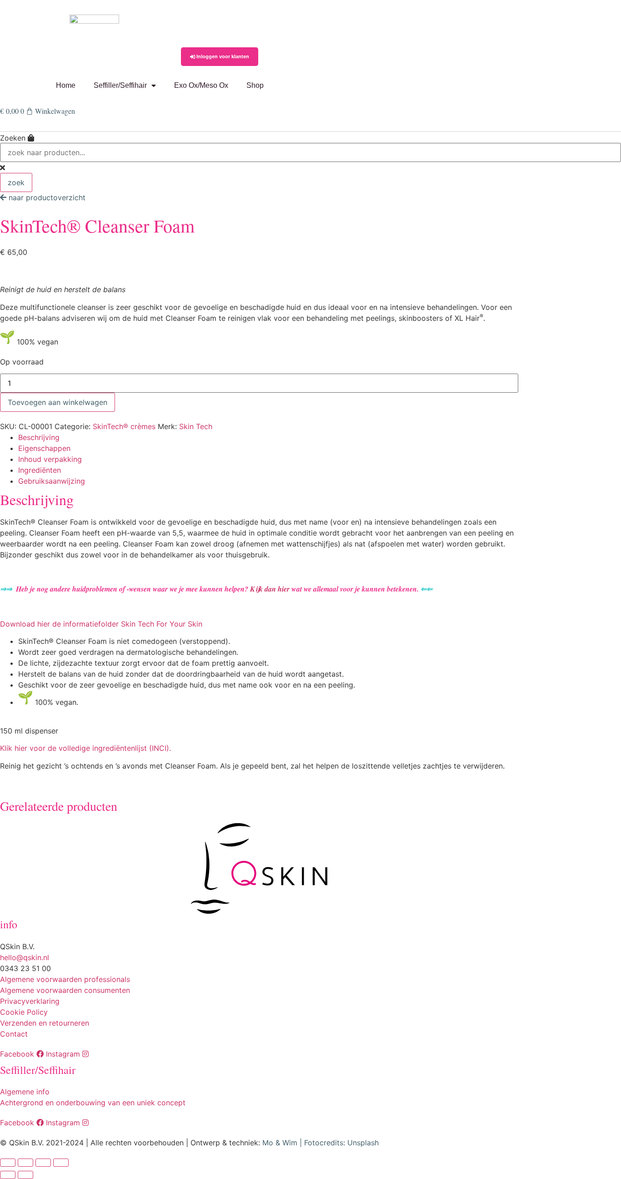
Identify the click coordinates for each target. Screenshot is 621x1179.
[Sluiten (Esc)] (61, 1163)
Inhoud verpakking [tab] (50, 459)
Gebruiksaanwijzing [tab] (51, 481)
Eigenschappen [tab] (44, 448)
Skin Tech (195, 426)
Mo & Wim (279, 1142)
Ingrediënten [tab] (39, 470)
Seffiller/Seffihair (120, 85)
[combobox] (310, 152)
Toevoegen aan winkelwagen (57, 402)
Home (65, 85)
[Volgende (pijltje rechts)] (25, 1175)
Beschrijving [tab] (39, 437)
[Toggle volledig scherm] (25, 1163)
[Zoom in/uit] (7, 1163)
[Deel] (43, 1163)
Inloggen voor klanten (222, 56)
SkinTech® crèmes (124, 426)
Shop (255, 85)
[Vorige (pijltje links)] (7, 1175)
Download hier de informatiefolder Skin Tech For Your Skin (101, 623)
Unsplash (363, 1142)
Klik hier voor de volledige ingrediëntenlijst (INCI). (85, 748)
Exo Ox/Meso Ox (201, 85)
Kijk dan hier (270, 589)
